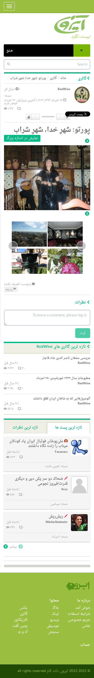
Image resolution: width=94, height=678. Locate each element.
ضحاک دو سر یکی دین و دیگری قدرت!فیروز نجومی (41, 481)
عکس (23, 608)
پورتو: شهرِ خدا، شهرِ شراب (28, 78)
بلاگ (55, 608)
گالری (53, 78)
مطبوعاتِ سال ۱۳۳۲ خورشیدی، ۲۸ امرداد (63, 378)
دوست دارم (29, 117)
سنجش (53, 632)
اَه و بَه (23, 632)
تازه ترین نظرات (25, 427)
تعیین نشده (52, 466)
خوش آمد (82, 608)
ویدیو (54, 620)
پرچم (9, 289)
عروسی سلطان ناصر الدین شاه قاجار (66, 358)
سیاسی (55, 504)
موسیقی (52, 626)
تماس (86, 626)
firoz (64, 489)
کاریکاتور (21, 620)
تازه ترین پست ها (68, 427)
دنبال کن (10, 89)
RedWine (64, 89)
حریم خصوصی (79, 620)
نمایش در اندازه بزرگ (22, 138)
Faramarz (61, 452)
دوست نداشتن (67, 117)
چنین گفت (20, 626)
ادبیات (55, 537)
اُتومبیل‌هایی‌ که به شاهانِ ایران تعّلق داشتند (61, 398)
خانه (63, 78)
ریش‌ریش (56, 516)
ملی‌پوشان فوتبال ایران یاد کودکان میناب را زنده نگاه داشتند (38, 444)
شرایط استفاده (79, 614)
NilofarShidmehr (57, 522)
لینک (55, 614)
